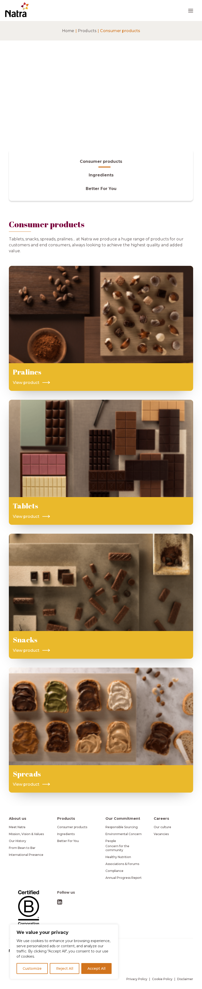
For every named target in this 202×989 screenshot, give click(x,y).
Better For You (68, 841)
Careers (161, 819)
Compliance (114, 871)
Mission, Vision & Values (26, 834)
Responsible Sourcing (121, 827)
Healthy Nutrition (118, 857)
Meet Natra (17, 827)
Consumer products (72, 827)
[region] (64, 951)
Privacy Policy (136, 979)
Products (87, 30)
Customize (32, 968)
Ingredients (66, 834)
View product (26, 382)
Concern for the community (117, 848)
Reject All (64, 968)
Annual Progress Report (123, 878)
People (110, 841)
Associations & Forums (122, 864)
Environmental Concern (123, 834)
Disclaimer (185, 979)
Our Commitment (122, 819)
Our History (17, 841)
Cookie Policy (162, 979)
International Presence (26, 855)
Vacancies (161, 834)
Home (68, 30)
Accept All (96, 968)
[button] (190, 10)
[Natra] (17, 9)
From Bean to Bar (22, 848)
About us (17, 819)
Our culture (162, 827)
